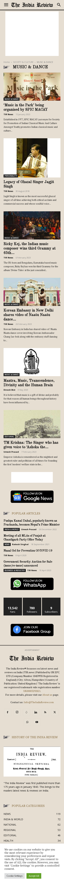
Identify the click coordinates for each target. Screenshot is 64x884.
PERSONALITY (11, 176)
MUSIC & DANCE (11, 99)
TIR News (8, 114)
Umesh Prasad (11, 451)
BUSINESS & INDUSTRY (15, 570)
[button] (6, 5)
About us (47, 694)
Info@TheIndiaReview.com (39, 702)
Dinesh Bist (9, 389)
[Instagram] (17, 712)
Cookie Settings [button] (15, 875)
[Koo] (26, 712)
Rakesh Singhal (20, 544)
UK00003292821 (31, 691)
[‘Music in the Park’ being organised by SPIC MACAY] (32, 87)
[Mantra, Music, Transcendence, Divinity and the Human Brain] (32, 362)
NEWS (7, 544)
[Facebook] (7, 712)
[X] (54, 712)
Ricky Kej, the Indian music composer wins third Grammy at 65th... (30, 248)
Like (13, 599)
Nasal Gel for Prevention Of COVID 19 (28, 550)
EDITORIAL (9, 436)
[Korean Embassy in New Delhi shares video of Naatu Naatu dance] (32, 292)
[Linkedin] (35, 712)
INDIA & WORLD (12, 529)
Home (7, 62)
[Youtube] (36, 722)
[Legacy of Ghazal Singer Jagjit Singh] (32, 157)
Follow (32, 599)
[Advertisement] (32, 33)
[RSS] (45, 712)
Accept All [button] (34, 875)
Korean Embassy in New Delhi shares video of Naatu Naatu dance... (29, 315)
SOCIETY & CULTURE (23, 62)
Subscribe (51, 599)
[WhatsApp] (27, 722)
